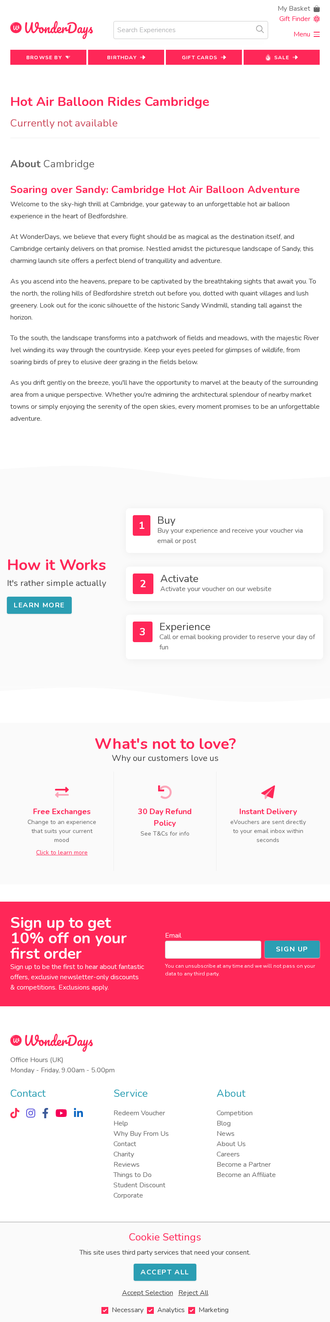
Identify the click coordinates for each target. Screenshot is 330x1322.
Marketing (214, 1310)
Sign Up (292, 949)
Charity (123, 1154)
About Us (231, 1144)
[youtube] (61, 1113)
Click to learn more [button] (62, 852)
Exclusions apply (82, 987)
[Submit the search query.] (260, 29)
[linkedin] (78, 1113)
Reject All (193, 1293)
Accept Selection (147, 1293)
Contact (124, 1144)
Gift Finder (294, 19)
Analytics (171, 1310)
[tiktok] (14, 1113)
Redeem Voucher (139, 1113)
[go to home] (51, 30)
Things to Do (132, 1175)
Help (120, 1123)
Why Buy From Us (141, 1133)
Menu (301, 34)
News (226, 1133)
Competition (235, 1113)
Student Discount (139, 1185)
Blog (224, 1123)
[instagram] (30, 1113)
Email (173, 935)
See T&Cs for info (165, 834)
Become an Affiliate (246, 1175)
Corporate (128, 1195)
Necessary (128, 1310)
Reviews (126, 1164)
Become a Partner (244, 1164)
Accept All (165, 1272)
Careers (228, 1154)
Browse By (44, 57)
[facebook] (45, 1113)
